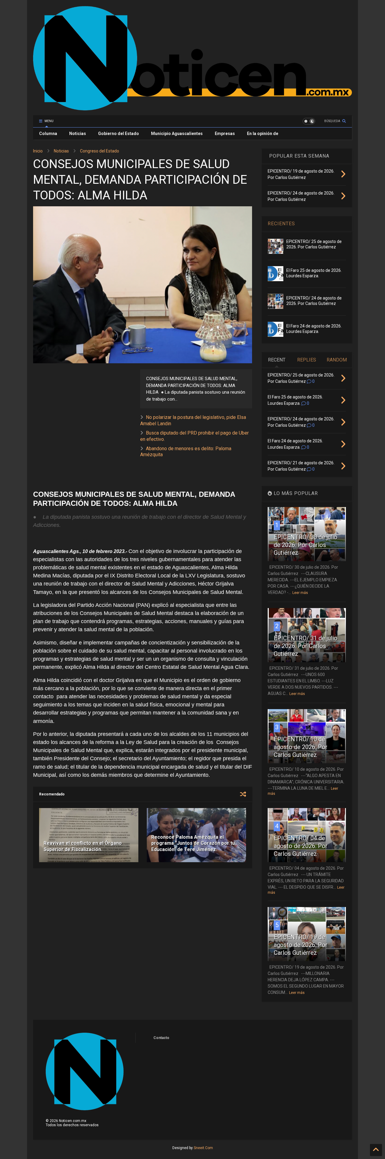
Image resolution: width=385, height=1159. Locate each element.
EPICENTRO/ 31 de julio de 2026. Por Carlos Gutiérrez (305, 646)
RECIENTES (281, 223)
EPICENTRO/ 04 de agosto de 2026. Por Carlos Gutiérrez (301, 846)
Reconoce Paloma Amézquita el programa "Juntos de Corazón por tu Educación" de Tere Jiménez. (193, 843)
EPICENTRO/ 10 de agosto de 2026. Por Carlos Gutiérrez (301, 747)
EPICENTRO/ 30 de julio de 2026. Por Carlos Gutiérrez (305, 544)
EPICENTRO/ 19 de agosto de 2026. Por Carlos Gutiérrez (301, 944)
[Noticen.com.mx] (192, 107)
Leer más (300, 593)
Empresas (225, 133)
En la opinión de (262, 133)
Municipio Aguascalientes (177, 133)
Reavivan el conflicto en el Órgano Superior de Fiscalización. (83, 846)
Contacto (161, 1038)
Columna (48, 133)
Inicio (38, 151)
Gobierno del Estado (118, 133)
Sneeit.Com (203, 1148)
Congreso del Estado (99, 151)
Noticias (77, 133)
